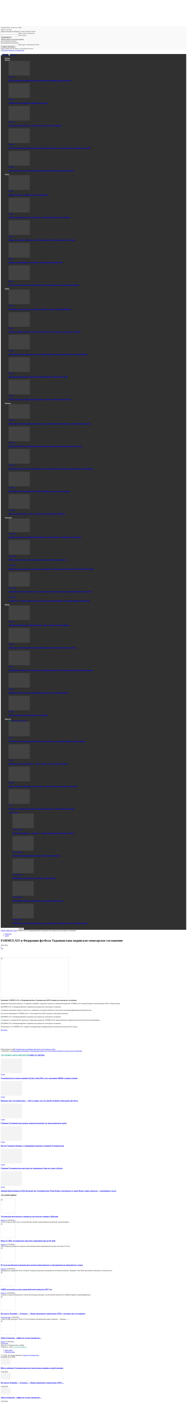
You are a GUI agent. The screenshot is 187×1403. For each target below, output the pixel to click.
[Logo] (4, 55)
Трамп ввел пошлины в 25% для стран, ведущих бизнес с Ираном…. (38, 514)
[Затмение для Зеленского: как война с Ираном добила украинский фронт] (19, 304)
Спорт (25, 721)
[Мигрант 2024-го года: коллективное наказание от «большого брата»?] (19, 687)
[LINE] (80, 952)
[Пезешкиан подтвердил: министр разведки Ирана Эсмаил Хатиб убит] (19, 371)
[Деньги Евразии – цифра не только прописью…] (19, 189)
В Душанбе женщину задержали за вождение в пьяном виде (37, 901)
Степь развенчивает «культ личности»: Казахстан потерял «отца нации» (39, 217)
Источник (4, 1030)
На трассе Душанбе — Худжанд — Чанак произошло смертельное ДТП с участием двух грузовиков (43, 1314)
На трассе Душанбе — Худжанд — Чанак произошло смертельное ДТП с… (44, 833)
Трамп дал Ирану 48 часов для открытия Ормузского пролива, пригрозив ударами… (45, 332)
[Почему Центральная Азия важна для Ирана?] (19, 710)
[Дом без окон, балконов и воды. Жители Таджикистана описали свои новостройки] (19, 279)
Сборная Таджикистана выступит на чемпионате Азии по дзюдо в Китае (32, 1168)
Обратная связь (10, 1352)
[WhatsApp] (32, 952)
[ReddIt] (46, 952)
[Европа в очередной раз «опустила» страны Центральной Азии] (19, 257)
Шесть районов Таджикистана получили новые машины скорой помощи (40, 80)
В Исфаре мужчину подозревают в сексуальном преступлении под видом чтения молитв (49, 923)
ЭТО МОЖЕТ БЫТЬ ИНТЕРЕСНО (15, 1055)
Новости (7, 60)
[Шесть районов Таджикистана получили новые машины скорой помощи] (19, 75)
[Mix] (67, 952)
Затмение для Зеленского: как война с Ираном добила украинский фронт (40, 309)
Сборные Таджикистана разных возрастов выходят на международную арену (42, 809)
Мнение (7, 604)
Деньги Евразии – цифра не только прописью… (29, 195)
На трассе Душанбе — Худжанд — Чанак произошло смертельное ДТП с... (32, 1383)
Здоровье (14, 721)
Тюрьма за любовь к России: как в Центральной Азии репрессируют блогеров (42, 240)
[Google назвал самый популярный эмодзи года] (19, 97)
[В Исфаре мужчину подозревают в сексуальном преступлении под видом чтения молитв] (23, 918)
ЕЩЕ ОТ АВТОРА (37, 1055)
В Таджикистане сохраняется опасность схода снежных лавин (34, 1049)
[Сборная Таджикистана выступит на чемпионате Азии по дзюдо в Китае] (11, 1163)
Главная (7, 58)
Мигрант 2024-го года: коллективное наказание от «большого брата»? (39, 693)
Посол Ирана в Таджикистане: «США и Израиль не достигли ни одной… (40, 491)
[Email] (101, 952)
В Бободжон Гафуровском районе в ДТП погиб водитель (36, 856)
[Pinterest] (25, 952)
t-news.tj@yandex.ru (20, 1347)
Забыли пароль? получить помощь (12, 39)
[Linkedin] (39, 952)
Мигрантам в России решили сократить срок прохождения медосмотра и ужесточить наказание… (50, 424)
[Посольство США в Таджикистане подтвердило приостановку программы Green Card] (19, 440)
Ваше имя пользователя (26, 33)
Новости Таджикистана (31, 1355)
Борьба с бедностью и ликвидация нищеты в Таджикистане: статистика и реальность (45, 537)
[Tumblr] (53, 952)
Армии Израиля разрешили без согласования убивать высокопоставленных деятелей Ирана (48, 354)
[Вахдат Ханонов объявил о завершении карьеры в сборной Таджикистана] (11, 1140)
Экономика (8, 517)
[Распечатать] (108, 952)
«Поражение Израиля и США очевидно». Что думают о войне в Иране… (39, 625)
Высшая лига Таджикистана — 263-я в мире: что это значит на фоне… (39, 764)
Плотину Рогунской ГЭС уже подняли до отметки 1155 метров (35, 126)
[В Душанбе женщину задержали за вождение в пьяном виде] (23, 895)
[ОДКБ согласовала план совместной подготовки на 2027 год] (8, 1285)
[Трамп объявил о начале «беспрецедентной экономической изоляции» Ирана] (19, 165)
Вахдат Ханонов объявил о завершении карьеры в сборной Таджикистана (32, 1146)
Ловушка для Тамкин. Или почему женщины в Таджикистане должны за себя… (43, 648)
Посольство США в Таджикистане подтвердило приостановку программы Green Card (45, 446)
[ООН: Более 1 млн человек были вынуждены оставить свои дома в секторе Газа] (19, 554)
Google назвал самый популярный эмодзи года (28, 103)
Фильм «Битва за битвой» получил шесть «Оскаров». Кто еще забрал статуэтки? (43, 786)
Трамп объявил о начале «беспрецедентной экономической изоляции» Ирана (41, 170)
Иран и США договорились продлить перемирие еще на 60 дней (28, 1241)
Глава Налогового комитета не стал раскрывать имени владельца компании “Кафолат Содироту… (51, 592)
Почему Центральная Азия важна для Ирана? (28, 715)
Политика (8, 403)
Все (10, 721)
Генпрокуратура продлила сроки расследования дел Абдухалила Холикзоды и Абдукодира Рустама (51, 569)
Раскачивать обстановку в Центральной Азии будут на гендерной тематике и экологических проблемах (47, 1051)
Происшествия (13, 812)
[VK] (11, 952)
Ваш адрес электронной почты (29, 44)
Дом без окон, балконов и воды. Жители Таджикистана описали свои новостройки (44, 285)
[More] (115, 952)
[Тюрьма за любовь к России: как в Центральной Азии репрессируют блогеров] (19, 234)
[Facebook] (4, 952)
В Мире (7, 289)
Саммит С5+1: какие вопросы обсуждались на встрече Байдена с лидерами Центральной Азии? (49, 601)
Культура (20, 721)
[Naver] (94, 952)
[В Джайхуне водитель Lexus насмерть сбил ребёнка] (23, 873)
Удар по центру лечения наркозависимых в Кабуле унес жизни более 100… (40, 399)
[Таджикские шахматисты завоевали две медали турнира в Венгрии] (8, 1213)
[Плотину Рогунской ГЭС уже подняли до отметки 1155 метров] (19, 120)
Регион (7, 174)
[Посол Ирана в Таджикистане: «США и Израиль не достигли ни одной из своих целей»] (19, 486)
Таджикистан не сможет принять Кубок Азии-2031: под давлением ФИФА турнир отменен (47, 741)
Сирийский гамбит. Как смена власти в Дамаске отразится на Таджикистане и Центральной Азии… (51, 670)
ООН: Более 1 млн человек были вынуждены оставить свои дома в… (38, 560)
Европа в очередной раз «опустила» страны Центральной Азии (35, 262)
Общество (8, 719)
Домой (3, 930)
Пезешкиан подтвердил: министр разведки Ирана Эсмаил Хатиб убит (38, 377)
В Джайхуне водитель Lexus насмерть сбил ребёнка (34, 878)
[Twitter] (18, 952)
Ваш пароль (23, 35)
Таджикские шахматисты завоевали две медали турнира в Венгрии (29, 1216)
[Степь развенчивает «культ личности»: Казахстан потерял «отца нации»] (19, 212)
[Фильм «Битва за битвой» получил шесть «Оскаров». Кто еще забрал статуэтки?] (19, 781)
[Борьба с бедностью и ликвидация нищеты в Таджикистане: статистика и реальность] (19, 532)
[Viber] (87, 952)
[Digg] (73, 952)
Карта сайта (9, 1350)
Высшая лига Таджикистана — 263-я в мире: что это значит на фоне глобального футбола (39, 1101)
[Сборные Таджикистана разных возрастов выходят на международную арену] (19, 803)
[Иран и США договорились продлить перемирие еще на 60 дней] (8, 1237)
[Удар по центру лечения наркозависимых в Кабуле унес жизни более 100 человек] (19, 394)
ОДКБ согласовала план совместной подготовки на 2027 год (26, 1289)
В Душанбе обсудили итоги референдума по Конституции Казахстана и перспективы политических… (52, 469)
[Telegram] (60, 952)
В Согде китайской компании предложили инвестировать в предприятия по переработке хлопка (50, 148)
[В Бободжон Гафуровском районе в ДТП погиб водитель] (23, 850)
